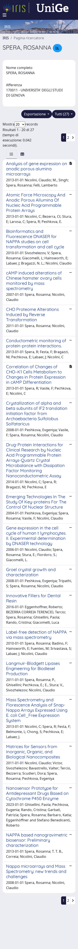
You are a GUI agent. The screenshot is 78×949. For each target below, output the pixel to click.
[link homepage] (16, 8)
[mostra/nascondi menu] (4, 15)
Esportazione (35, 114)
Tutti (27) (62, 114)
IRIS (6, 38)
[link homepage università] (52, 8)
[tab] (11, 154)
